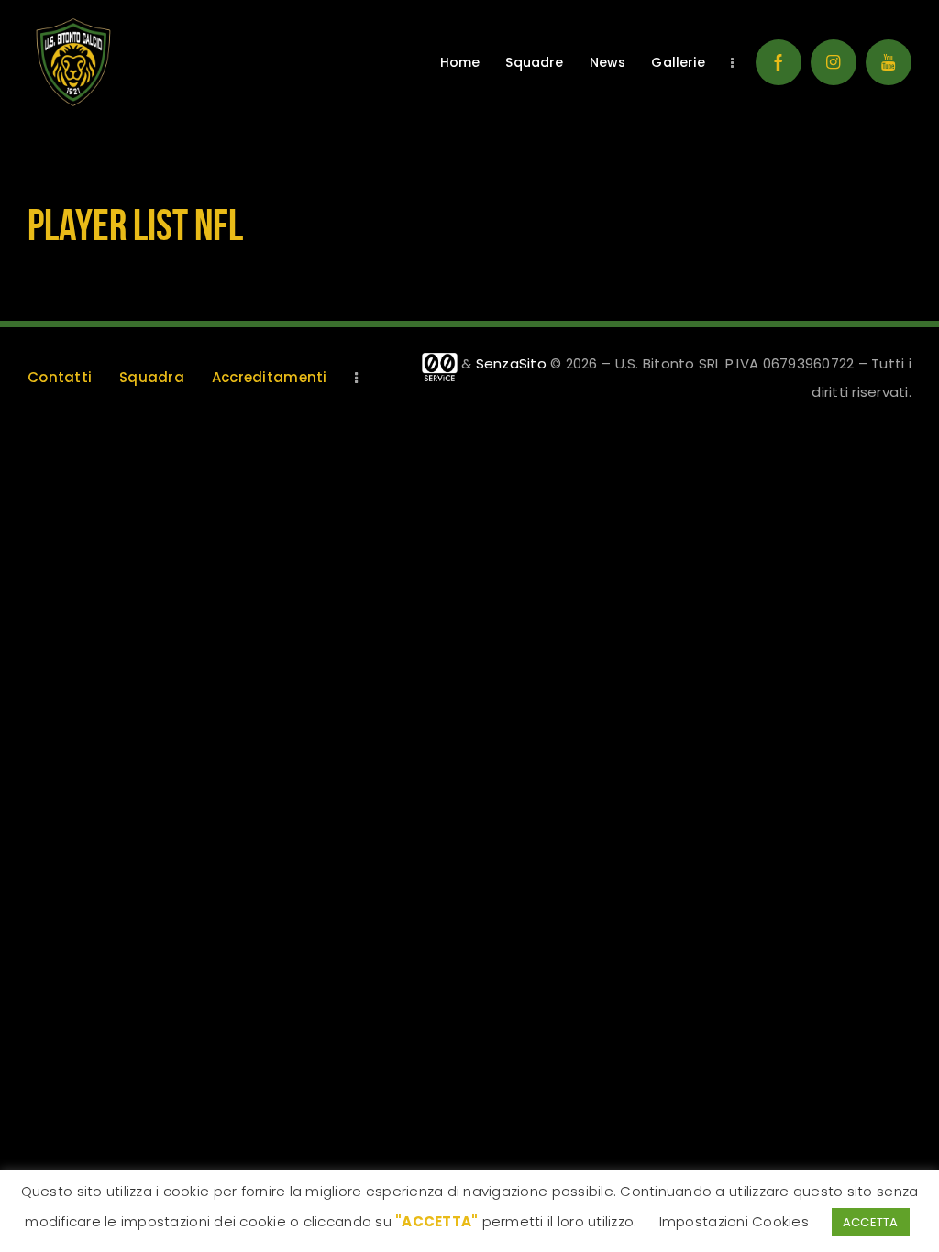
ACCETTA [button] (871, 1222)
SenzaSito (511, 363)
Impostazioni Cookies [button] (734, 1221)
